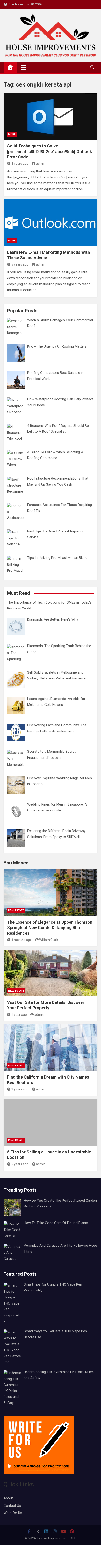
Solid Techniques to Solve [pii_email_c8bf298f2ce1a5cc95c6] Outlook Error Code (49, 151)
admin (40, 163)
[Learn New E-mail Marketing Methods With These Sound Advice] (50, 222)
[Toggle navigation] (23, 67)
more (12, 134)
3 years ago (19, 1089)
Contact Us (12, 1505)
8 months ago (21, 940)
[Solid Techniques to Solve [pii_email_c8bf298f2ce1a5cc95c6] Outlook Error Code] (50, 116)
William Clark (48, 940)
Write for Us (13, 1513)
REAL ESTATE (16, 910)
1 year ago (19, 1014)
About (8, 1498)
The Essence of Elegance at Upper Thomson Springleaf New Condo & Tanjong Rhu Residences (49, 928)
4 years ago (19, 163)
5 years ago (19, 264)
